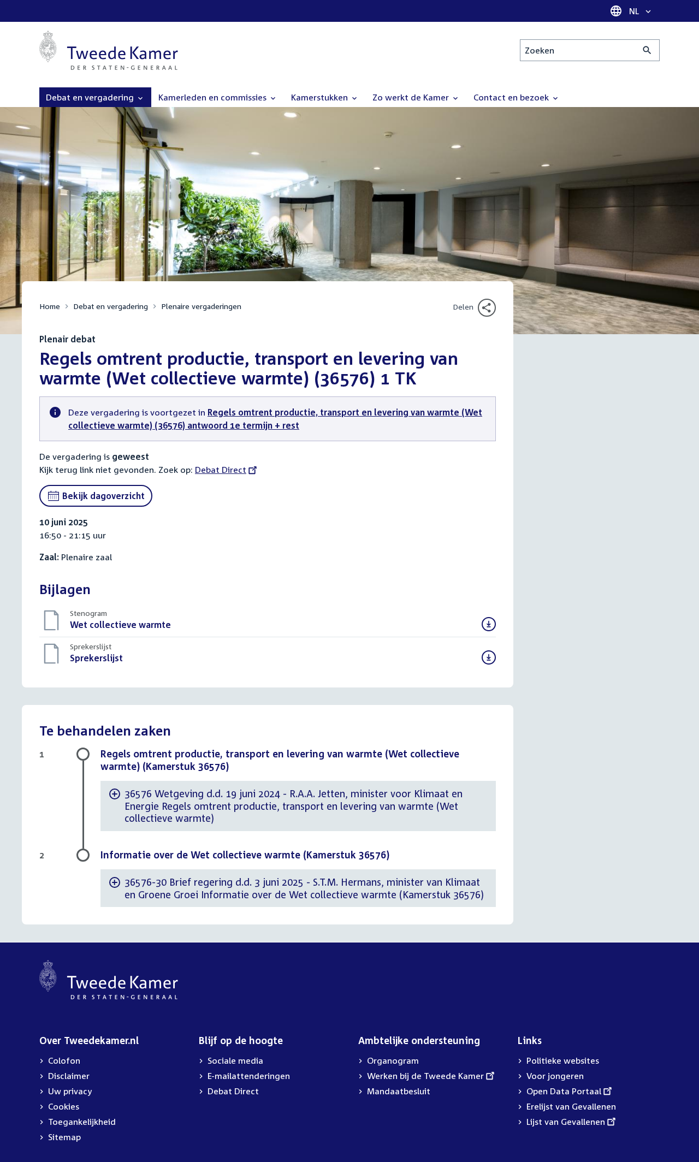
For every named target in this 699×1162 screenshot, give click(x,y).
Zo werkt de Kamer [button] (411, 97)
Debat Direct (220, 469)
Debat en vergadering (110, 306)
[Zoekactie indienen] (647, 50)
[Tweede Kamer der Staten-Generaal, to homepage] (108, 50)
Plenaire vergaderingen (201, 306)
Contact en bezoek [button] (512, 97)
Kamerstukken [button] (320, 97)
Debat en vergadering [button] (91, 97)
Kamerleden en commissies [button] (213, 97)
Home (49, 306)
